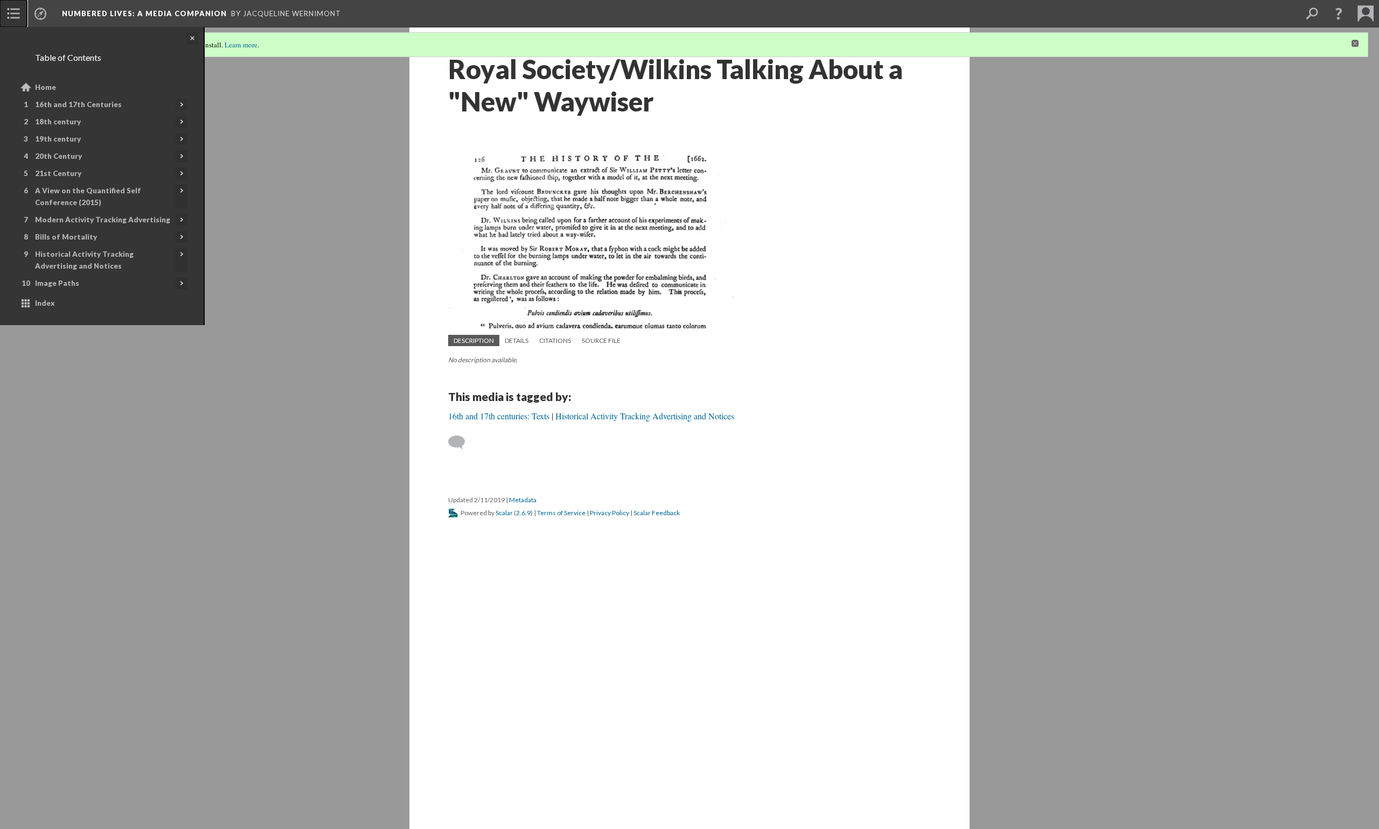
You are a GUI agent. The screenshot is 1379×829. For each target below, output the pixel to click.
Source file (601, 340)
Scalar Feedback (656, 513)
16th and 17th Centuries (78, 104)
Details (516, 340)
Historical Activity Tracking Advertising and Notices (84, 260)
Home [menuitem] (45, 87)
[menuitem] (13, 13)
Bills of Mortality (66, 237)
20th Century (58, 156)
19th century (58, 139)
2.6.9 (523, 513)
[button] (1338, 13)
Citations (555, 340)
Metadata (523, 500)
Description (474, 340)
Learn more (241, 45)
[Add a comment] (461, 442)
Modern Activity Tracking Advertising (102, 219)
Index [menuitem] (45, 303)
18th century (58, 121)
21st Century (58, 173)
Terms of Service (561, 513)
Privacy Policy (609, 513)
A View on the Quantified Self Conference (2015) (88, 196)
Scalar (504, 513)
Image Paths (57, 283)
